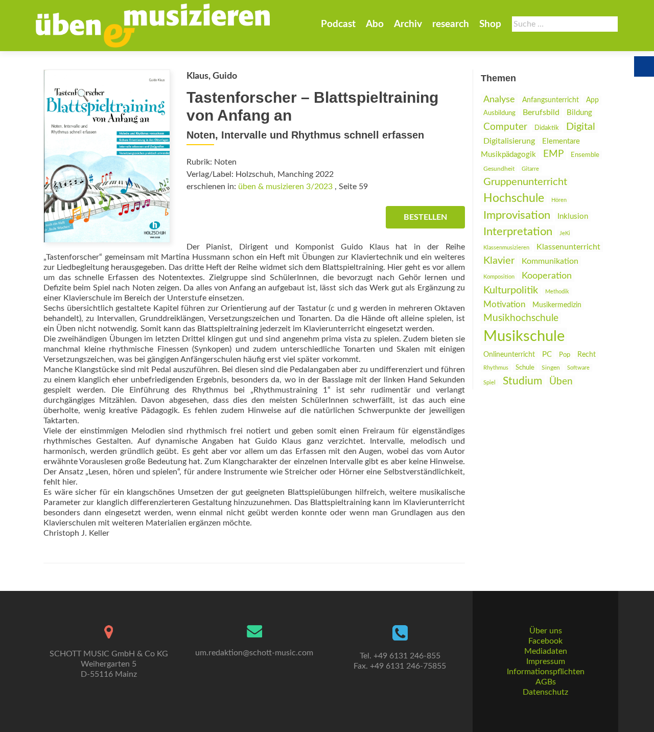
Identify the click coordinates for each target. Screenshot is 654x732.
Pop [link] (564, 355)
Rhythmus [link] (495, 368)
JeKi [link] (564, 233)
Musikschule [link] (524, 336)
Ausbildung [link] (499, 113)
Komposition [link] (499, 277)
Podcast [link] (338, 24)
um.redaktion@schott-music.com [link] (254, 653)
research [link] (450, 24)
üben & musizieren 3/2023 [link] (285, 186)
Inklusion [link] (572, 216)
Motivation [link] (504, 304)
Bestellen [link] (425, 217)
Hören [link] (559, 200)
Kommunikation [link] (550, 261)
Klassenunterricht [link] (568, 247)
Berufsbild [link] (541, 112)
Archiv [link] (408, 24)
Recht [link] (586, 354)
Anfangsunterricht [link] (550, 100)
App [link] (592, 100)
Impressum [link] (545, 661)
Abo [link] (375, 24)
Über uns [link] (545, 631)
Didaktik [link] (546, 128)
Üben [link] (561, 381)
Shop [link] (490, 24)
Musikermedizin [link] (556, 305)
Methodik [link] (557, 291)
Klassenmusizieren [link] (506, 247)
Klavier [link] (499, 261)
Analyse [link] (499, 99)
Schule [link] (525, 367)
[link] (153, 25)
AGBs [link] (545, 682)
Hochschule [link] (513, 198)
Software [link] (578, 368)
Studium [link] (522, 381)
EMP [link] (553, 154)
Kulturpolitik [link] (510, 290)
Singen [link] (551, 368)
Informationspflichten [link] (546, 672)
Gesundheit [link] (499, 169)
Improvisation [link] (516, 215)
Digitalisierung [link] (509, 141)
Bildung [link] (579, 113)
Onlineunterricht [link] (509, 354)
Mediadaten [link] (545, 651)
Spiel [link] (489, 382)
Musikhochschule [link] (520, 318)
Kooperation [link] (547, 276)
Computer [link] (505, 127)
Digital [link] (580, 127)
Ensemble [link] (585, 155)
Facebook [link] (545, 641)
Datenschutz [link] (545, 692)
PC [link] (547, 354)
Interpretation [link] (517, 231)
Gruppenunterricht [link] (525, 182)
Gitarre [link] (530, 169)
